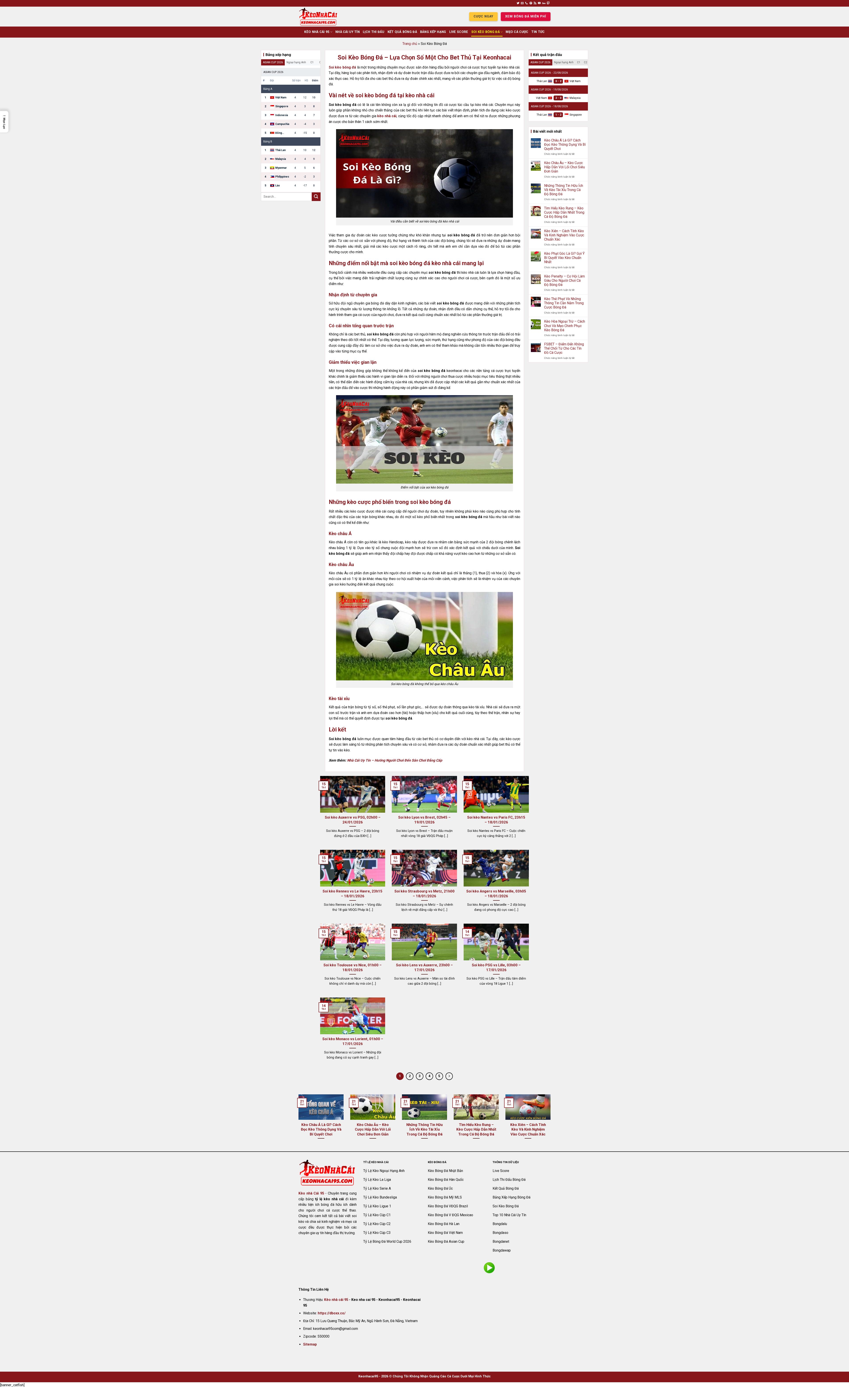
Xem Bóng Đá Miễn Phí (525, 16)
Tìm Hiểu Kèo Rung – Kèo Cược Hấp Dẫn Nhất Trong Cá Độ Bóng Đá (564, 212)
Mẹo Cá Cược (517, 32)
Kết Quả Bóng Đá (402, 32)
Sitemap (310, 1344)
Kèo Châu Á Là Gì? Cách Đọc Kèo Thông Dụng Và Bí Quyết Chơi (565, 144)
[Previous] (297, 1122)
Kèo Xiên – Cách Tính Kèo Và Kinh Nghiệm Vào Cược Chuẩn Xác (564, 235)
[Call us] (526, 3)
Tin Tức (538, 32)
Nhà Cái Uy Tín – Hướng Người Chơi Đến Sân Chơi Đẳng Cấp (394, 760)
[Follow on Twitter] (518, 3)
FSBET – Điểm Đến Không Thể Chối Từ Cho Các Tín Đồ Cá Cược (564, 348)
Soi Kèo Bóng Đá (485, 32)
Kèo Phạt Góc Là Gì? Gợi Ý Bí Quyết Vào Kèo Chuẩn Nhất (564, 257)
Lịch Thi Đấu (373, 32)
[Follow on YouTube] (539, 3)
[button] (4, 121)
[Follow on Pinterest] (531, 3)
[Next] (551, 1122)
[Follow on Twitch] (548, 3)
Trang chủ (409, 44)
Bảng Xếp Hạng (433, 32)
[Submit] (316, 196)
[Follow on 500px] (543, 3)
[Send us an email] (522, 3)
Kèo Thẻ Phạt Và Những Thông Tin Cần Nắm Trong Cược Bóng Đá (564, 303)
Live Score (458, 32)
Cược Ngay (483, 16)
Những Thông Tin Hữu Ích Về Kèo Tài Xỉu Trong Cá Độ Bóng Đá (563, 190)
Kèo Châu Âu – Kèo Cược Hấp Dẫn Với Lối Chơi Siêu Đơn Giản (564, 167)
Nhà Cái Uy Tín (347, 32)
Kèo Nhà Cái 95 (316, 32)
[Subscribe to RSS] (535, 3)
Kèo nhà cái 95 (336, 1300)
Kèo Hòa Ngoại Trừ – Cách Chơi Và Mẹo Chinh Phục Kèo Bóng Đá (564, 325)
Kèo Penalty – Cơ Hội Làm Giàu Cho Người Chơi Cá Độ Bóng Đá (564, 280)
